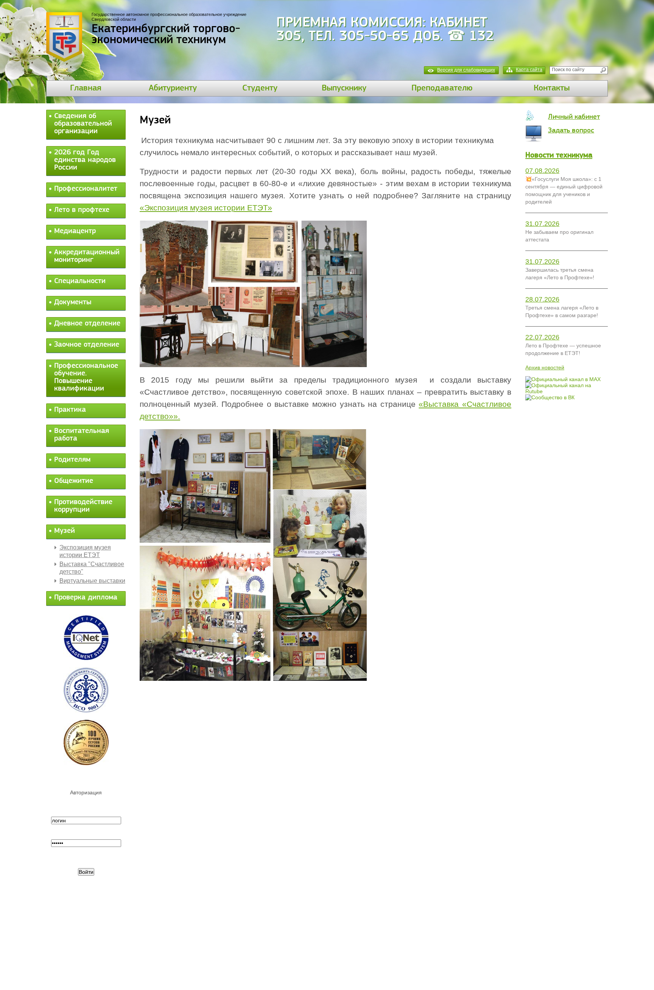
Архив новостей (544, 367)
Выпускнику (344, 88)
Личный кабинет (574, 117)
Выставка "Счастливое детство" (91, 568)
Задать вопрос (571, 130)
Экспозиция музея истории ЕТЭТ (85, 551)
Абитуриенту (173, 88)
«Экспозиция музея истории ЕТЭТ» (206, 207)
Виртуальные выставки (92, 581)
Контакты (552, 88)
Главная (85, 88)
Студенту (259, 88)
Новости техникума (558, 155)
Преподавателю (442, 88)
